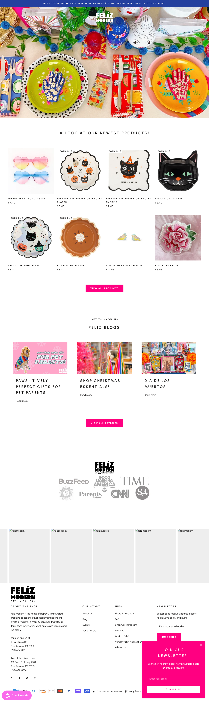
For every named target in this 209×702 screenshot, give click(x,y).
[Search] (195, 17)
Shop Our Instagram (126, 624)
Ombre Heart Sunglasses (27, 198)
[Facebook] (19, 678)
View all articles (104, 423)
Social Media (89, 630)
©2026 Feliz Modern (107, 691)
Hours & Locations (124, 613)
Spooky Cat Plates (169, 198)
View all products (104, 288)
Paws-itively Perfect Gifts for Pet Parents (38, 386)
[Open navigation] (7, 17)
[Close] (201, 645)
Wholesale (120, 647)
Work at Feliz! (122, 636)
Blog (84, 619)
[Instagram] (12, 678)
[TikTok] (35, 678)
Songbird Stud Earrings (124, 265)
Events (85, 624)
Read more (22, 400)
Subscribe (173, 689)
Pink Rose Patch (166, 265)
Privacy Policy (133, 691)
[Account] (187, 17)
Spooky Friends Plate (24, 265)
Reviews (119, 630)
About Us (87, 613)
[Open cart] (202, 18)
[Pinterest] (27, 678)
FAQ (117, 619)
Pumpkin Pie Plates (71, 265)
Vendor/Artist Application (128, 641)
